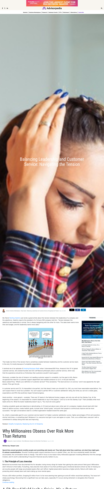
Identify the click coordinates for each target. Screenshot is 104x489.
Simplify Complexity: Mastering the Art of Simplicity (25, 424)
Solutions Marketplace (35, 12)
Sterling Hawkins (15, 318)
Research (44, 12)
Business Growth (53, 12)
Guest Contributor (17, 441)
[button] (71, 310)
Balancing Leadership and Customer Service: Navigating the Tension (43, 310)
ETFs (60, 12)
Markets (25, 12)
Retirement (66, 12)
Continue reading (8, 482)
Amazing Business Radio (31, 368)
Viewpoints (10, 441)
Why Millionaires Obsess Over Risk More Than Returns (34, 441)
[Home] (52, 8)
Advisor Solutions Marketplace (13, 310)
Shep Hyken (23, 310)
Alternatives (74, 12)
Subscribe (81, 12)
